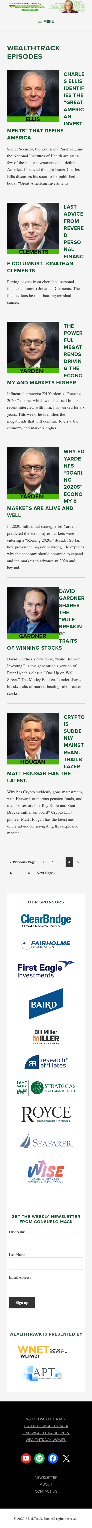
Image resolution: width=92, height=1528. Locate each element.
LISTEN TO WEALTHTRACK (46, 1426)
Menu (48, 21)
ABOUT (46, 1484)
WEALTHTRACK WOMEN (46, 1439)
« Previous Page (22, 863)
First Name (17, 1231)
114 (28, 872)
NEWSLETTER (46, 1477)
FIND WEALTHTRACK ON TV (46, 1433)
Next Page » (46, 874)
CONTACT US (46, 1491)
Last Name (17, 1254)
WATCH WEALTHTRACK (46, 1419)
